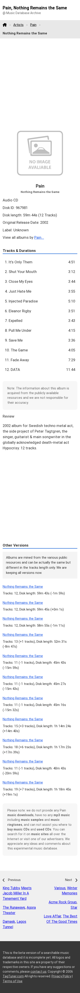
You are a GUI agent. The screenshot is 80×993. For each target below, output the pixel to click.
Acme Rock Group (63, 902)
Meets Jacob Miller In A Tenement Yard (17, 893)
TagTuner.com (13, 976)
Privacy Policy (61, 976)
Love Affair (52, 916)
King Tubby (11, 888)
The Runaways (14, 907)
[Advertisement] (40, 84)
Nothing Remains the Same (23, 587)
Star (74, 907)
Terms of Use (12, 981)
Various (60, 888)
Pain (33, 25)
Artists (18, 25)
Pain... (39, 237)
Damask (9, 921)
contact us (38, 971)
